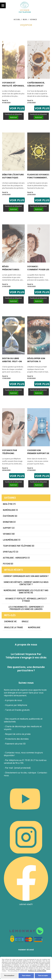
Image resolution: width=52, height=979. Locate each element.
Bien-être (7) (9, 504)
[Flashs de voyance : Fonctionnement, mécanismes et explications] (38, 151)
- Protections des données (16, 738)
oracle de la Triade (13, 627)
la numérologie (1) (11, 540)
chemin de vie (10, 621)
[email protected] (22, 767)
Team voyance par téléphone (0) (18, 546)
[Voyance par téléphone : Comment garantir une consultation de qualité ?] (13, 427)
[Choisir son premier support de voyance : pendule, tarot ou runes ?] (38, 427)
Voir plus (17, 108)
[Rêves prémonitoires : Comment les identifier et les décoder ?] (13, 243)
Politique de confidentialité (37, 971)
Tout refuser (26, 975)
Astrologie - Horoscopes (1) (16, 557)
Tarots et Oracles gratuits (17, 710)
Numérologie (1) (10, 510)
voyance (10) (9, 534)
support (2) (9, 528)
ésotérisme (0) (10, 516)
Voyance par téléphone (16, 705)
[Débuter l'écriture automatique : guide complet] (13, 151)
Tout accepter (43, 975)
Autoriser (13, 117)
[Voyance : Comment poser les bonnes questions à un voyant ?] (38, 243)
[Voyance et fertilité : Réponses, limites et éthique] (13, 59)
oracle (25, 621)
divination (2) (9, 522)
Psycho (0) (8, 563)
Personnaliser (9, 975)
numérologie (34, 627)
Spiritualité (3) (10, 551)
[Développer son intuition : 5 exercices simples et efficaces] (38, 335)
